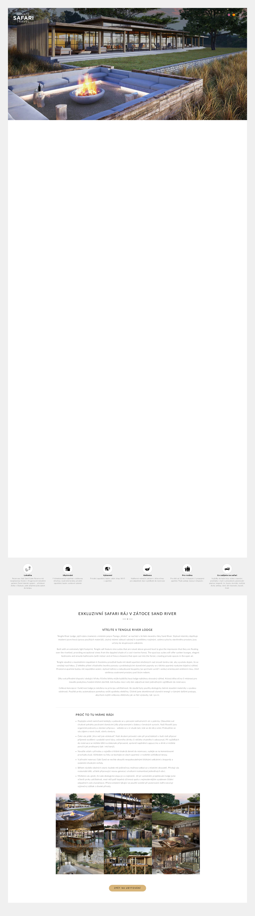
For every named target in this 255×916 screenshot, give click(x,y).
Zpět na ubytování (127, 888)
